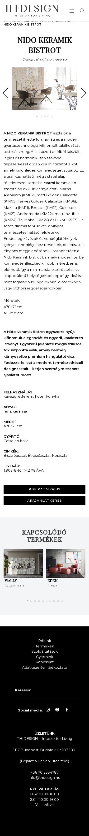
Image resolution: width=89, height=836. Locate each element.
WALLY (11, 580)
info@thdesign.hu (44, 777)
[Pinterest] (57, 709)
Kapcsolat (45, 662)
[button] (5, 93)
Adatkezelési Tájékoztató (44, 667)
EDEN (52, 580)
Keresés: (23, 690)
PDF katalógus (45, 489)
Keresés (82, 11)
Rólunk (44, 640)
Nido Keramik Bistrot (22, 24)
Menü (72, 11)
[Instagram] (48, 709)
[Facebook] (67, 709)
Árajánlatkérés (44, 500)
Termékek (44, 646)
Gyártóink (44, 657)
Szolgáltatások (45, 651)
